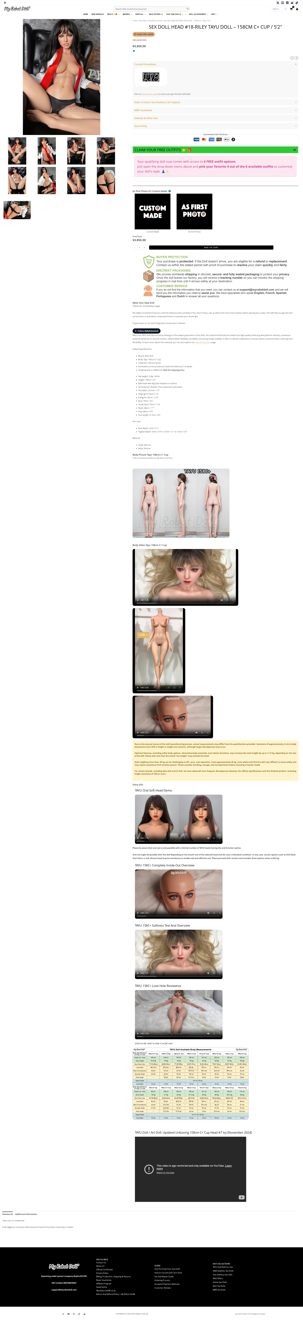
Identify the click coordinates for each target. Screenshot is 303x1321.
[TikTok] (297, 3)
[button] (118, 14)
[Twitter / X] (278, 3)
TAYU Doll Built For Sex (223, 1267)
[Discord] (287, 3)
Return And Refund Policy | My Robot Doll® (115, 1294)
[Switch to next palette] (5, 3)
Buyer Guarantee (103, 1280)
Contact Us (101, 1262)
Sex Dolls (143, 20)
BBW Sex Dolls (219, 1289)
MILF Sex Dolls (219, 1286)
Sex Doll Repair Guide (164, 1276)
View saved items (140, 40)
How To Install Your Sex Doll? (167, 1269)
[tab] (215, 79)
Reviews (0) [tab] (7, 1214)
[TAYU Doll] (150, 77)
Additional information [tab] (26, 1214)
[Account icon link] (297, 9)
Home (135, 20)
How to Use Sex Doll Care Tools (168, 1272)
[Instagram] (74, 1314)
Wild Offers (218, 1278)
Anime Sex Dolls (220, 1282)
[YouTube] (68, 1314)
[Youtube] (283, 3)
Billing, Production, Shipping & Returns (113, 1276)
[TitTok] (79, 1314)
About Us (100, 1266)
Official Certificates (104, 1269)
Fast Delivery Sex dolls (222, 1274)
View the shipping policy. (174, 370)
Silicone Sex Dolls (203, 342)
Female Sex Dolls (155, 20)
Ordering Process (162, 1280)
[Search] (187, 9)
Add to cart (211, 247)
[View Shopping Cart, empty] (291, 9)
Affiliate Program (103, 1283)
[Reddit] (292, 3)
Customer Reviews (162, 1288)
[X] (63, 1314)
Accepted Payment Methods (167, 1284)
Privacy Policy (102, 1273)
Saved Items (101, 1287)
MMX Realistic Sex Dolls (223, 1271)
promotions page (150, 94)
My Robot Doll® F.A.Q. (106, 1290)
